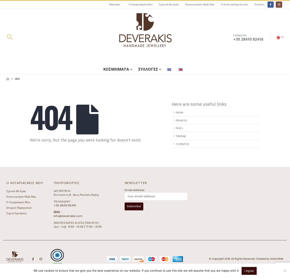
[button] (9, 37)
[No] (285, 271)
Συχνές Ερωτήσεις (16, 213)
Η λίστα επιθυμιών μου (234, 4)
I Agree (249, 270)
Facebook (33, 259)
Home (179, 112)
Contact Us (182, 143)
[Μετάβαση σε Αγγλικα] (181, 68)
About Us (181, 120)
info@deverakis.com (68, 216)
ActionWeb (276, 259)
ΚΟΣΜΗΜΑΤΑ (116, 69)
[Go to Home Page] (7, 79)
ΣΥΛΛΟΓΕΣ (148, 69)
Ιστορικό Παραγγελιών (19, 208)
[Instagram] (279, 4)
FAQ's (179, 128)
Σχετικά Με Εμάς (169, 4)
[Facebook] (270, 4)
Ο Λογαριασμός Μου (141, 4)
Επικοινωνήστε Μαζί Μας (200, 4)
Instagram (41, 259)
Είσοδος (259, 4)
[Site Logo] (145, 37)
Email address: (135, 190)
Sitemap (181, 136)
